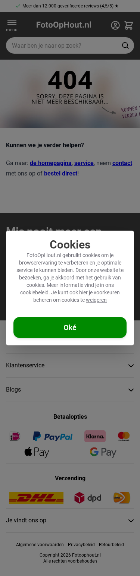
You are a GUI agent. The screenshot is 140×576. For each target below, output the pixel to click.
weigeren (96, 300)
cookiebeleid (34, 292)
